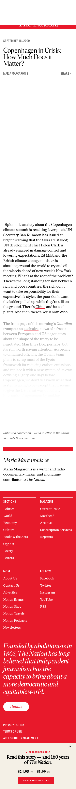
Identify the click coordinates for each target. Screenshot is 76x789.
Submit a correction (17, 433)
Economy (10, 523)
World (7, 516)
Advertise (10, 592)
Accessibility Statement (20, 738)
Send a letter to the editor (51, 433)
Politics (8, 509)
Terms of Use (12, 731)
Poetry (8, 551)
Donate (16, 706)
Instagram (47, 592)
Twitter (45, 585)
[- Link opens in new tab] (47, 460)
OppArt (8, 544)
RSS (43, 606)
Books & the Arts (15, 537)
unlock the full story (36, 780)
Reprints (46, 537)
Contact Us (11, 585)
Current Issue (50, 509)
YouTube (46, 599)
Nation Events (13, 599)
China (40, 307)
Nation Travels (14, 613)
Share (65, 73)
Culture (8, 530)
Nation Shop (12, 606)
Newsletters (12, 627)
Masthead (47, 516)
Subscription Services (56, 530)
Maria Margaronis (15, 74)
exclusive (31, 329)
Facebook (47, 578)
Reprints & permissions (19, 438)
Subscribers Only (39, 752)
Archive (46, 523)
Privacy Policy (13, 725)
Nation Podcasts (15, 620)
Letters (8, 558)
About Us (10, 578)
